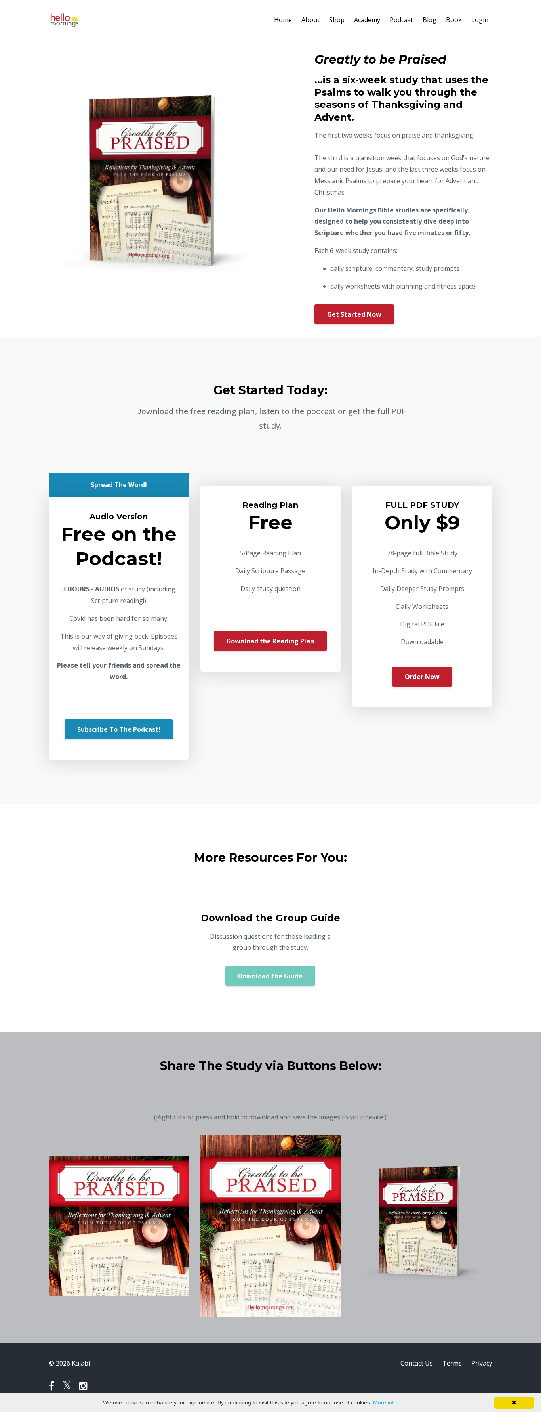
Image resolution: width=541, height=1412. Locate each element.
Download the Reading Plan (270, 641)
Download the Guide (270, 976)
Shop (337, 19)
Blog (429, 19)
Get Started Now (354, 314)
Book (454, 19)
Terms (452, 1363)
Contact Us (416, 1363)
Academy (367, 19)
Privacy (481, 1363)
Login (479, 19)
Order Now (422, 676)
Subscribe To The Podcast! (118, 729)
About (310, 19)
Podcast (401, 19)
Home (283, 19)
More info (385, 1402)
